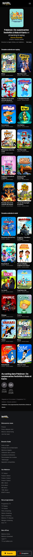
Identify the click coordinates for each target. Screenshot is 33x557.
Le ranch (4, 290)
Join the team (5, 434)
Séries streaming (6, 513)
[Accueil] (6, 3)
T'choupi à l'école (23, 98)
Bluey (3, 74)
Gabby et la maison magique (7, 177)
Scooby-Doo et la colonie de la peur (7, 203)
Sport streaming (6, 515)
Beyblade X (5, 264)
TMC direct (4, 490)
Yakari (3, 340)
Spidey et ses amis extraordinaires (7, 99)
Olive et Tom (21, 365)
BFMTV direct (5, 492)
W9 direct (4, 487)
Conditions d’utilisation (8, 455)
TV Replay (4, 506)
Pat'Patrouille (21, 150)
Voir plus (29, 42)
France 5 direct (6, 480)
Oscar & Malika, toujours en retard (23, 264)
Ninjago (3, 315)
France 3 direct (6, 478)
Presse (3, 427)
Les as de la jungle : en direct (23, 203)
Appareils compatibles (8, 462)
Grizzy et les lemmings (21, 177)
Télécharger (5, 459)
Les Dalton (20, 125)
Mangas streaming (7, 520)
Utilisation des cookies (8, 452)
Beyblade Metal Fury (8, 237)
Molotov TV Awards (7, 518)
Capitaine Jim (21, 290)
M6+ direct (4, 483)
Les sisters (5, 125)
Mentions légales (6, 450)
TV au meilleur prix (6, 541)
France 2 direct (5, 476)
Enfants (11, 39)
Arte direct (4, 485)
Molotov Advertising (7, 432)
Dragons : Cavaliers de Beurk (23, 238)
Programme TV (6, 504)
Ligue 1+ (4, 539)
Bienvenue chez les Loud (7, 150)
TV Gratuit (4, 508)
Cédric (19, 315)
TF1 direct (4, 473)
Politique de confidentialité (9, 448)
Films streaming (6, 511)
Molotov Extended (7, 536)
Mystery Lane (21, 74)
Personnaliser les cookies (9, 457)
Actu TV (3, 523)
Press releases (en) (7, 429)
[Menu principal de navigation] (30, 3)
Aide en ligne (5, 445)
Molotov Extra (5, 534)
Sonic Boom (5, 365)
